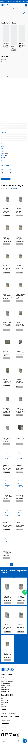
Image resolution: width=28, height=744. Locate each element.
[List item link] (14, 677)
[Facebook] (2, 735)
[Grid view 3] (14, 189)
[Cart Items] (21, 76)
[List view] (9, 189)
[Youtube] (14, 735)
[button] (26, 5)
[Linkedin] (6, 735)
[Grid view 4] (16, 189)
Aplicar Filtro (6, 179)
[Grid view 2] (11, 189)
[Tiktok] (18, 735)
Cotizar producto (6, 215)
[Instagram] (10, 735)
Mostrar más (4, 160)
